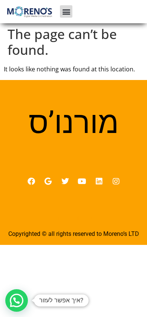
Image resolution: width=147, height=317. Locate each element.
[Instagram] (116, 181)
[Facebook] (31, 181)
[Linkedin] (99, 181)
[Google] (48, 181)
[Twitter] (65, 181)
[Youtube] (82, 181)
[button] (66, 11)
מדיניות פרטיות (73, 217)
